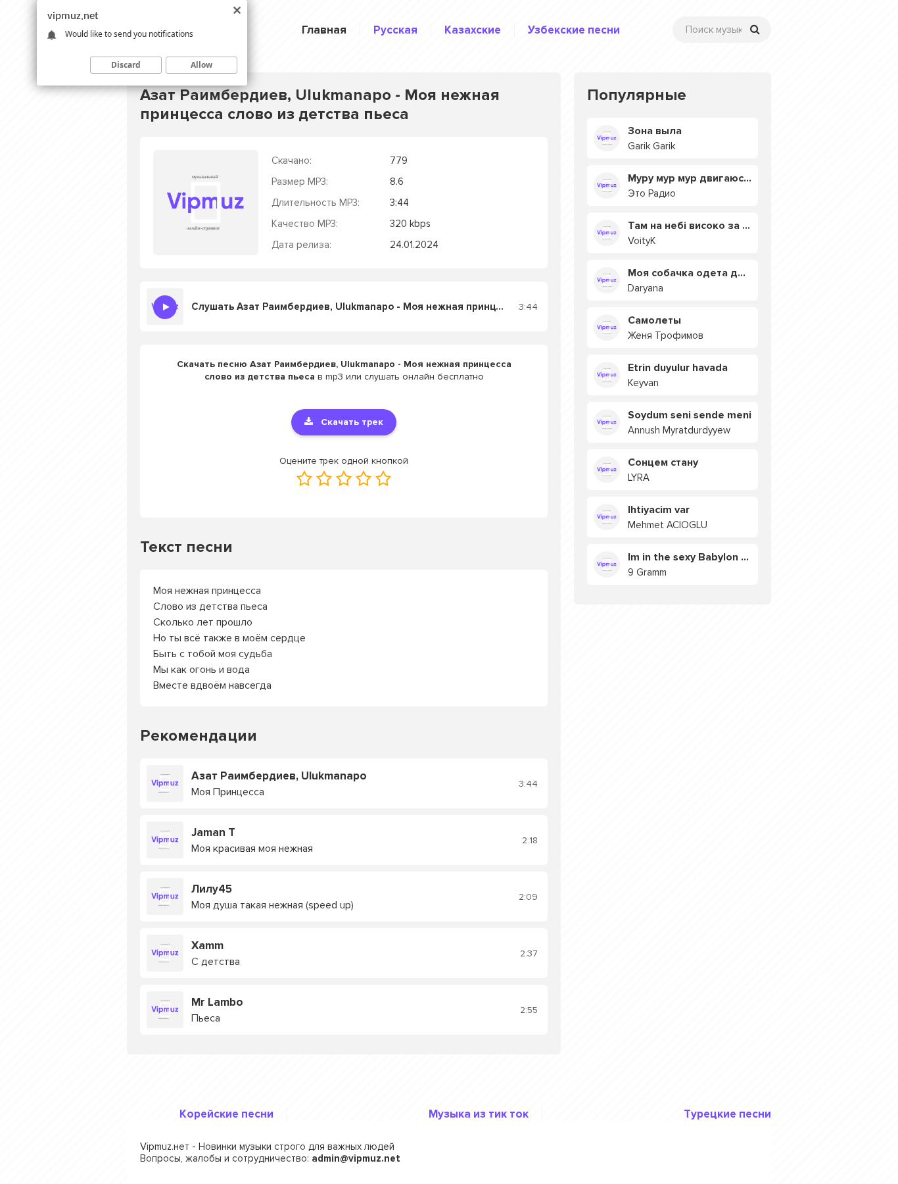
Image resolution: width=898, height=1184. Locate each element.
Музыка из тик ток (479, 1114)
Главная (324, 30)
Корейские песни (226, 1114)
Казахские (472, 30)
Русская (395, 30)
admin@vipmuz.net (356, 1158)
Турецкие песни (727, 1114)
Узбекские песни (574, 30)
